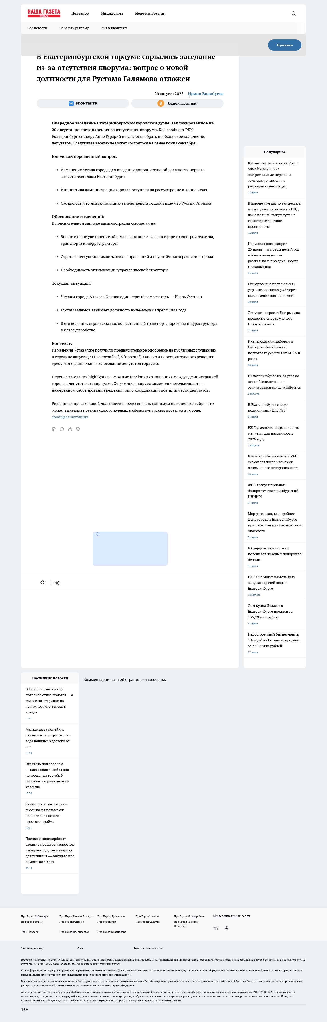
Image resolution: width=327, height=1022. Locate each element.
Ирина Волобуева (206, 93)
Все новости (37, 28)
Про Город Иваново (148, 916)
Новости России (149, 13)
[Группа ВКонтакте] (83, 103)
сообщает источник (70, 416)
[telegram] (58, 582)
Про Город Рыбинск (71, 921)
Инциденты (112, 13)
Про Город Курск (31, 921)
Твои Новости (29, 931)
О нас (80, 948)
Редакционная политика (149, 948)
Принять (285, 45)
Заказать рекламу (74, 28)
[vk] (43, 582)
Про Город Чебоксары (34, 916)
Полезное (80, 13)
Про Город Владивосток (74, 931)
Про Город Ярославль (111, 916)
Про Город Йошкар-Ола (189, 916)
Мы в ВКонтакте (115, 28)
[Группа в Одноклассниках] (177, 103)
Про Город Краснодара (111, 931)
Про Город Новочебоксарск (76, 916)
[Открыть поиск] (293, 13)
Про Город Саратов (148, 921)
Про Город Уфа (106, 921)
